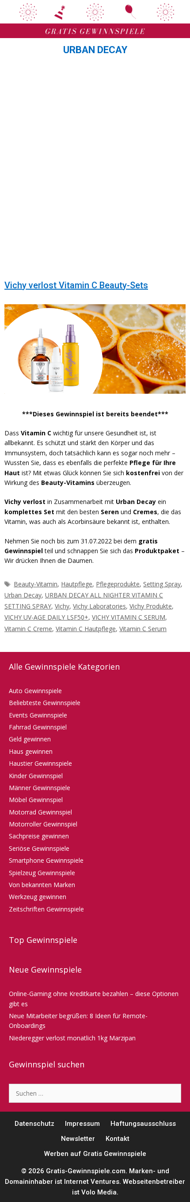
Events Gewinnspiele (38, 715)
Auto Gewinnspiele (35, 690)
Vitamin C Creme (28, 628)
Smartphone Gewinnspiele (46, 860)
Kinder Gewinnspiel (36, 776)
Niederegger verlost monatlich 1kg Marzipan (72, 1038)
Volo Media (99, 1192)
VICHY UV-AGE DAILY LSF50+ (46, 617)
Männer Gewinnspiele (39, 787)
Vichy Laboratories (99, 606)
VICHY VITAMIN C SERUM (128, 617)
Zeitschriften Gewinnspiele (46, 909)
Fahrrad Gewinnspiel (38, 727)
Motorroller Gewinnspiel (43, 824)
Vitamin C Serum (143, 628)
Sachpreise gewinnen (39, 836)
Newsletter (78, 1139)
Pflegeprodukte (118, 584)
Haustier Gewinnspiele (40, 763)
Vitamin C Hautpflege (86, 628)
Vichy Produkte (150, 606)
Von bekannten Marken (42, 884)
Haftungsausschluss (143, 1124)
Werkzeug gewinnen (37, 896)
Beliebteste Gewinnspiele (44, 702)
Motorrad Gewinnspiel (40, 812)
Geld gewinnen (30, 739)
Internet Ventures (91, 1182)
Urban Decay (23, 595)
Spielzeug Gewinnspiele (42, 873)
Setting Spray (162, 584)
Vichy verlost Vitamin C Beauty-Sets (76, 285)
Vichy (62, 606)
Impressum (82, 1124)
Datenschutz (34, 1124)
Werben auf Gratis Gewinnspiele (95, 1154)
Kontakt (117, 1139)
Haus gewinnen (31, 751)
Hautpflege (76, 584)
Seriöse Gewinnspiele (39, 848)
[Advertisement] (95, 170)
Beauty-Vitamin (35, 584)
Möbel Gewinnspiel (36, 799)
